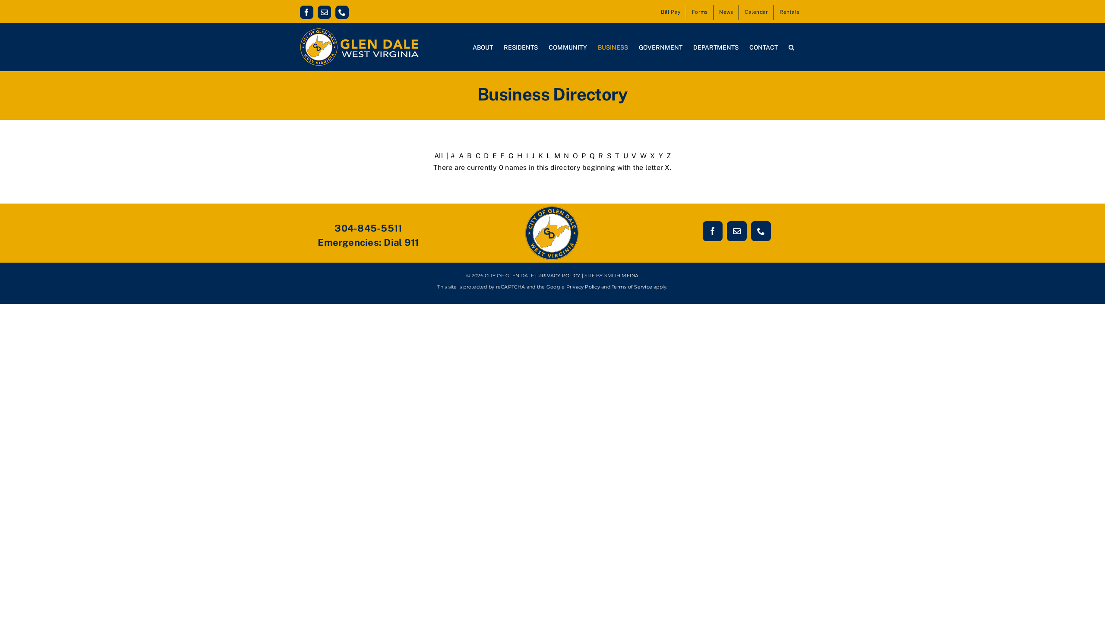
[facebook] (713, 231)
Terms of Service (632, 287)
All (439, 156)
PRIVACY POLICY (559, 276)
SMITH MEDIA (621, 276)
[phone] (761, 231)
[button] (791, 47)
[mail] (737, 231)
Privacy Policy (583, 287)
